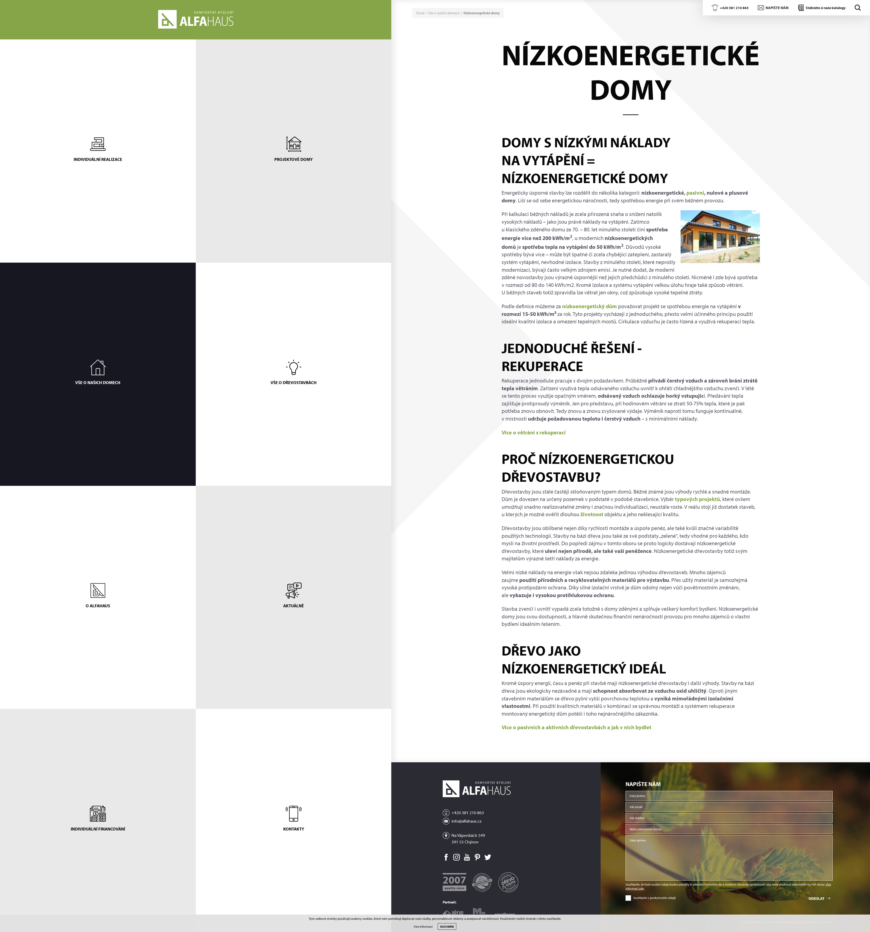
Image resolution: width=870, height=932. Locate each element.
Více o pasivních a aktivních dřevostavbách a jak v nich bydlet (576, 727)
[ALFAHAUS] (195, 19)
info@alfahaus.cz (466, 821)
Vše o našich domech (444, 13)
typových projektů (697, 499)
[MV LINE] (479, 912)
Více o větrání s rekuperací (534, 432)
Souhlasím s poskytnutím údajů (654, 898)
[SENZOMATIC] (505, 912)
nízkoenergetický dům (589, 306)
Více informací (423, 927)
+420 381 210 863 (468, 812)
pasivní (695, 192)
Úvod (420, 13)
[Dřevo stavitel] (453, 912)
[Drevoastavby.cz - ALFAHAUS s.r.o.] (508, 880)
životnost (591, 514)
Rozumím (447, 926)
